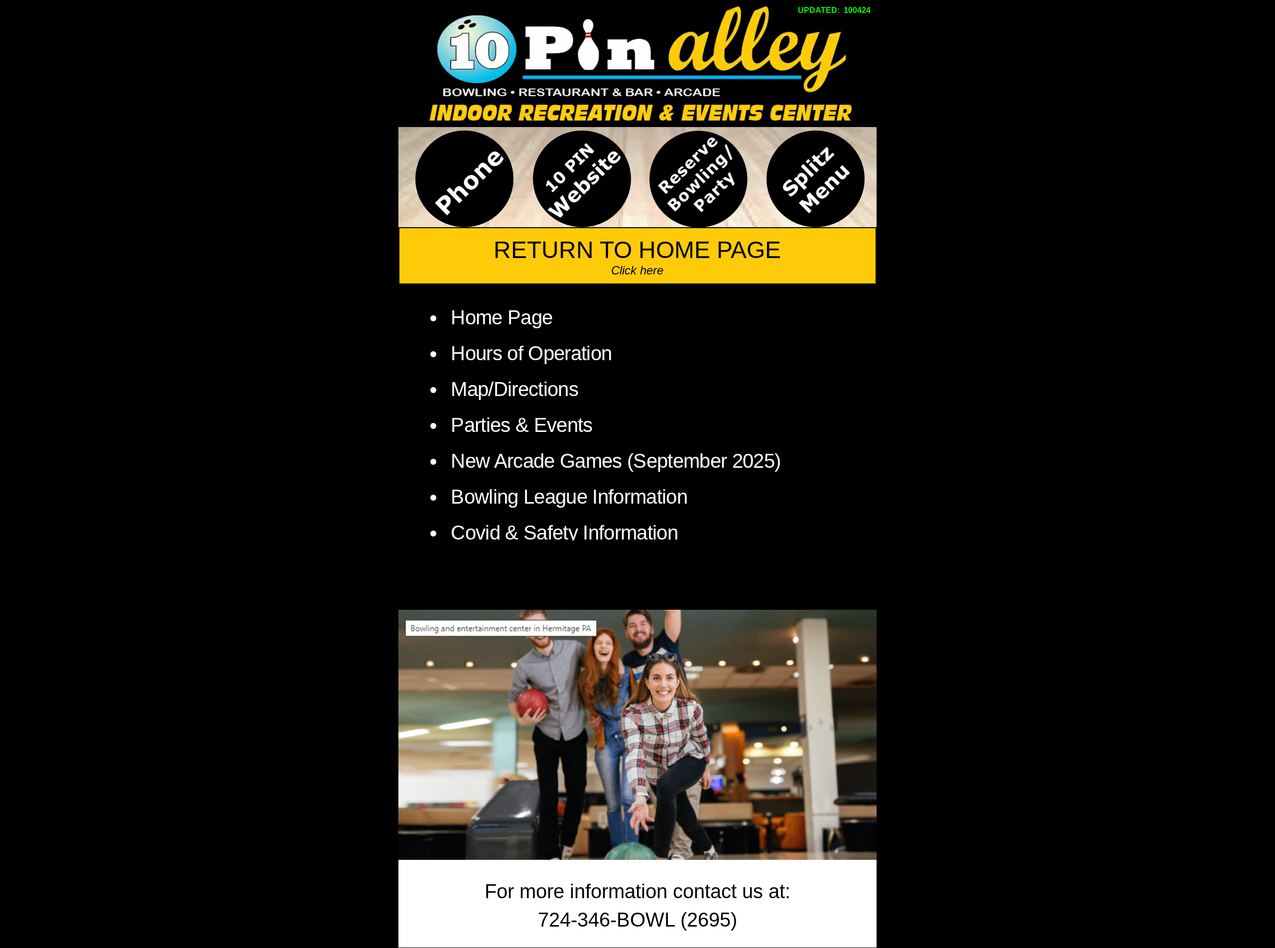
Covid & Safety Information (564, 532)
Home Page (501, 317)
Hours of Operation (531, 353)
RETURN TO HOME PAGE (637, 250)
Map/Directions (512, 389)
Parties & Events (521, 425)
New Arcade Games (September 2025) (615, 461)
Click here (637, 270)
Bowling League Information (569, 497)
